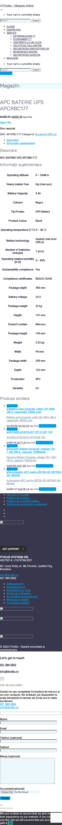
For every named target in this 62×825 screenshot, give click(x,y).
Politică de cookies (18, 498)
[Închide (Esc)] (11, 808)
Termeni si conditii (18, 494)
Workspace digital (25, 51)
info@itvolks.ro (9, 575)
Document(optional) (12, 788)
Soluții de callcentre (27, 45)
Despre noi (14, 29)
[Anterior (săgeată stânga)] (1, 811)
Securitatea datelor (26, 55)
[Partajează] (8, 808)
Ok (10, 823)
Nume (3, 719)
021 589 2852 (8, 665)
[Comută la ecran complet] (4, 808)
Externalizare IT (24, 36)
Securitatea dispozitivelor (31, 48)
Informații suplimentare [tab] (21, 143)
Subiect (4, 747)
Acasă (11, 26)
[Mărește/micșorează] (1, 808)
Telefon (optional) (11, 737)
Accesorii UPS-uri (46, 134)
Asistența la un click (27, 42)
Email (3, 728)
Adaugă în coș (47, 425)
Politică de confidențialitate (23, 501)
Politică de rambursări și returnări (27, 504)
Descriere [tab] (13, 140)
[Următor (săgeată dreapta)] (4, 811)
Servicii (11, 33)
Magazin (12, 58)
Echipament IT (22, 39)
